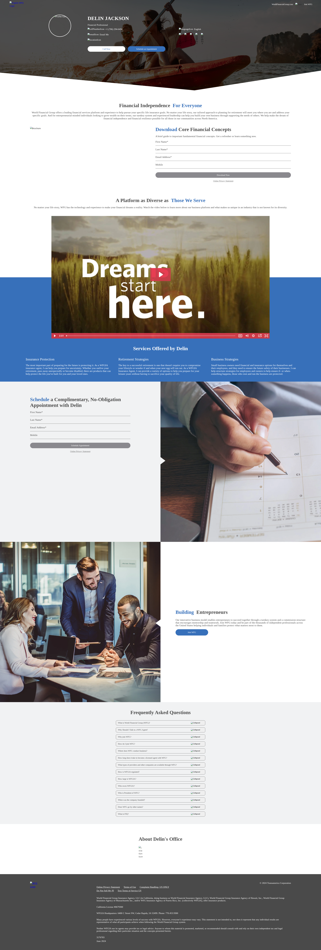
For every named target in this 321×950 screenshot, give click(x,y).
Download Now (223, 175)
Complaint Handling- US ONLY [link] (154, 887)
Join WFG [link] (308, 4)
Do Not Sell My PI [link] (105, 890)
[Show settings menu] (253, 336)
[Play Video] (54, 336)
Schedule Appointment (80, 445)
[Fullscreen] (266, 336)
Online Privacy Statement (223, 181)
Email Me (104, 34)
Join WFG (192, 632)
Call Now (106, 49)
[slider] (150, 336)
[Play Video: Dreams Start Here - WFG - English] (160, 274)
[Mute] (247, 336)
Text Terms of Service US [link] (129, 890)
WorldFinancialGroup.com (282, 4)
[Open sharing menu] (260, 336)
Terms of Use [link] (130, 887)
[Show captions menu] (240, 336)
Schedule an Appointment (146, 49)
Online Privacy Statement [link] (108, 887)
